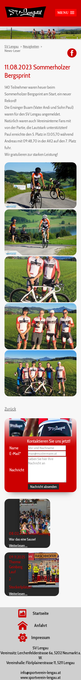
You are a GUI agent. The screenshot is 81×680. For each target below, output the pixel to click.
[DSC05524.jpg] (40, 254)
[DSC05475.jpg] (40, 207)
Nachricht (16, 470)
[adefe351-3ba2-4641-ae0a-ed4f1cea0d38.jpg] (40, 348)
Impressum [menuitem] (40, 637)
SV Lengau (11, 46)
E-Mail (15, 453)
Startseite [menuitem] (41, 613)
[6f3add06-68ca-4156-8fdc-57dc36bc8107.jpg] (40, 395)
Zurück (10, 409)
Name (13, 448)
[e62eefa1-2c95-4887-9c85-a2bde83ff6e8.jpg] (40, 301)
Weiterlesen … (18, 545)
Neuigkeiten (31, 46)
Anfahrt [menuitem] (40, 625)
